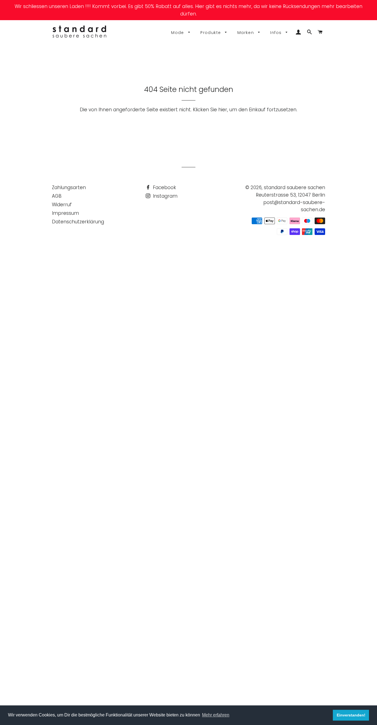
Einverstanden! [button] (351, 715)
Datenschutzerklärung (78, 221)
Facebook (164, 187)
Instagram (164, 196)
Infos (276, 32)
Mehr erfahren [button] (215, 715)
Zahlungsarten (69, 187)
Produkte (211, 32)
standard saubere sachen (294, 187)
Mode (178, 32)
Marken (246, 32)
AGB (57, 196)
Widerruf (62, 204)
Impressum (65, 213)
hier (222, 109)
